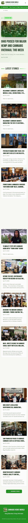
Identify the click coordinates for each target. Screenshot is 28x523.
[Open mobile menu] (25, 2)
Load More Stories (15, 491)
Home (6, 10)
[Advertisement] (14, 214)
